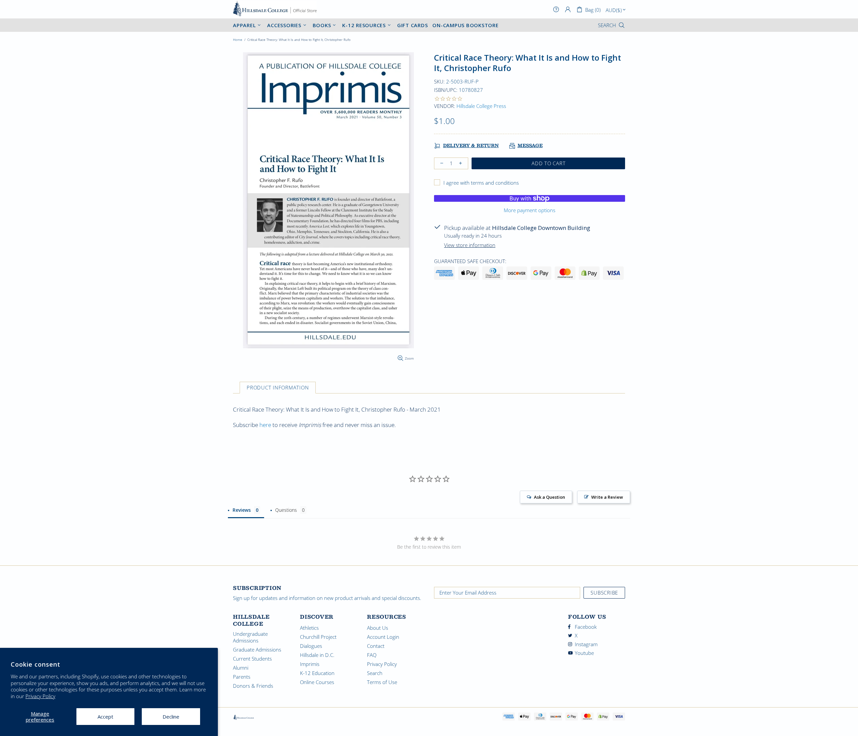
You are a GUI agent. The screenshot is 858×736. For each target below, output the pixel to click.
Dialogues (311, 645)
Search (374, 673)
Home (237, 39)
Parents (241, 676)
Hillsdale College (275, 9)
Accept (105, 716)
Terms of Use (382, 682)
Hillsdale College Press (481, 106)
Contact (375, 645)
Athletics (309, 627)
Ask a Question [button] (549, 497)
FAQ (371, 655)
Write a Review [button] (607, 497)
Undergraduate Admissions (250, 637)
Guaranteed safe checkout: (470, 261)
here (265, 425)
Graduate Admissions (257, 649)
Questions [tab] (286, 510)
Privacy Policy (40, 696)
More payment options (529, 210)
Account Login (383, 636)
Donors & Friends (253, 685)
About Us (377, 627)
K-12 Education (317, 673)
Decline (171, 716)
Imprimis (309, 664)
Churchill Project (318, 636)
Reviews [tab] (242, 510)
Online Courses (317, 682)
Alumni (240, 667)
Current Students (252, 658)
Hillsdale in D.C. (317, 655)
